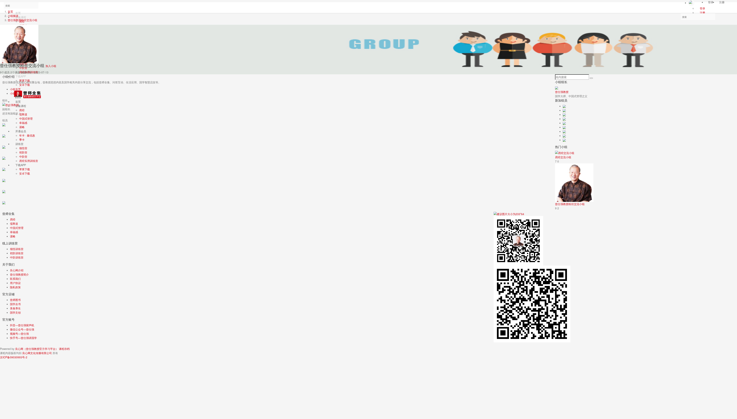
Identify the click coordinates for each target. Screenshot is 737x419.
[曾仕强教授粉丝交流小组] (574, 182)
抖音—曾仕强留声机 (22, 325)
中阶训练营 (16, 257)
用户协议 (15, 283)
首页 (10, 11)
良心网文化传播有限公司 (37, 353)
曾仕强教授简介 (19, 274)
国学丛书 (15, 304)
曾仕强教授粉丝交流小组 (22, 20)
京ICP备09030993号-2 (13, 357)
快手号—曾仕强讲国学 (23, 338)
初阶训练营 (16, 253)
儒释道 (14, 223)
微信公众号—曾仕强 (22, 329)
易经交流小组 (563, 157)
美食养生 (15, 308)
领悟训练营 (16, 249)
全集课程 (20, 17)
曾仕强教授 (561, 92)
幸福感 (14, 232)
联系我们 (15, 279)
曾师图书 (15, 300)
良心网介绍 (16, 270)
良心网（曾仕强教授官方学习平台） (36, 349)
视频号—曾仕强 (19, 333)
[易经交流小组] (564, 152)
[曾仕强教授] (10, 104)
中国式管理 (16, 228)
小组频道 (13, 16)
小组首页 (15, 89)
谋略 (12, 236)
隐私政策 (15, 287)
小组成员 (15, 93)
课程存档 (64, 349)
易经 (12, 219)
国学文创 (15, 312)
